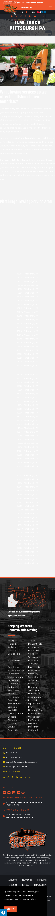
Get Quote (41, 880)
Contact (13, 885)
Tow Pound (27, 880)
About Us (13, 880)
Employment (40, 885)
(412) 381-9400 (12, 805)
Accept (10, 909)
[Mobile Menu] (50, 8)
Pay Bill (25, 885)
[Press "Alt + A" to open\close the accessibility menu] (3, 912)
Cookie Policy (29, 899)
